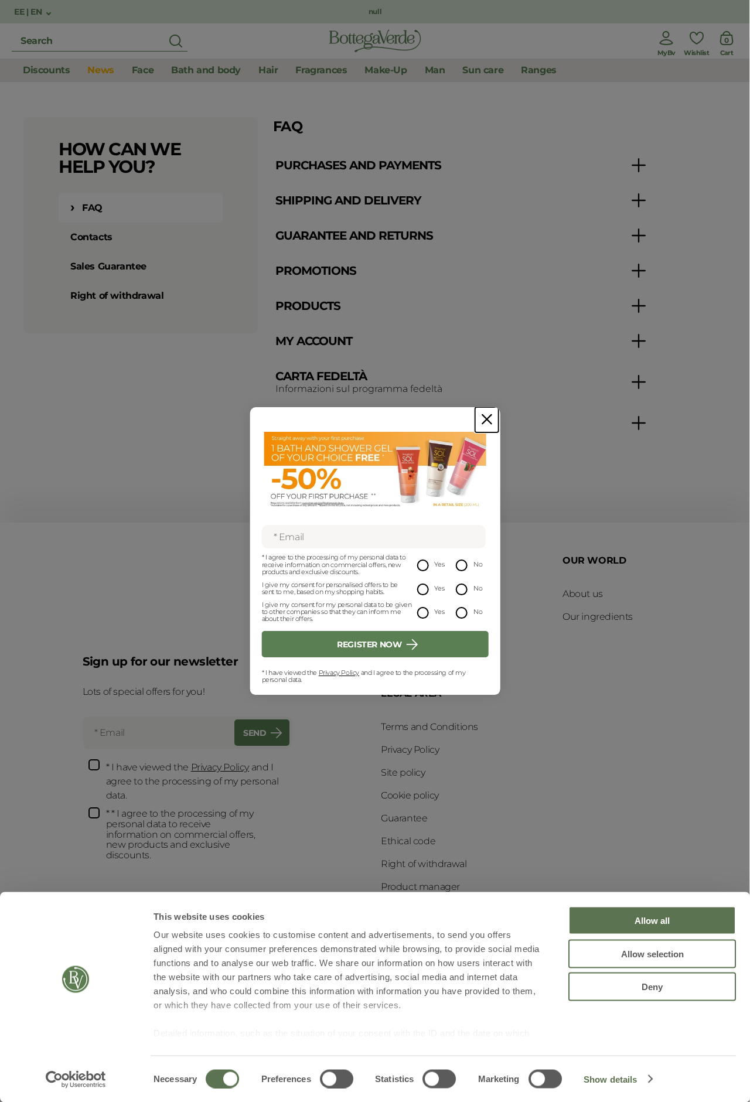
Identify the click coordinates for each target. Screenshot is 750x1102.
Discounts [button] (46, 70)
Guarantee (404, 818)
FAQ (92, 207)
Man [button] (435, 70)
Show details (610, 1079)
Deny (652, 987)
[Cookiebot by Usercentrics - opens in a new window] (76, 1079)
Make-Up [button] (385, 70)
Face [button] (143, 70)
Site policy (403, 772)
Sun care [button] (482, 70)
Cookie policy (410, 795)
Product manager (420, 886)
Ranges (539, 70)
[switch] (336, 1078)
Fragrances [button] (321, 70)
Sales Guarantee (108, 266)
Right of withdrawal (116, 295)
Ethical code (408, 841)
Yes (439, 564)
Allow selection (652, 953)
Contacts (91, 237)
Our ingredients (597, 616)
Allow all (652, 921)
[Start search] (176, 41)
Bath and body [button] (206, 70)
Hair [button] (268, 70)
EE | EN (29, 12)
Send (254, 733)
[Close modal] (487, 419)
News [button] (100, 70)
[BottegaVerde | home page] (375, 41)
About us (582, 593)
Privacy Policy (339, 672)
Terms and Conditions (429, 726)
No (477, 564)
